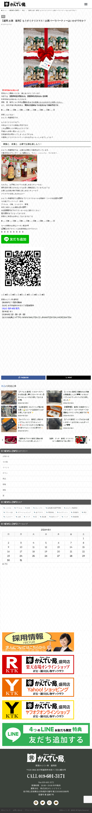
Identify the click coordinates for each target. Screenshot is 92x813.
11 (33, 547)
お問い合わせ (17, 810)
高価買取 (76, 517)
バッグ (66, 517)
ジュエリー (9, 517)
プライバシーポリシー (32, 810)
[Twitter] (42, 802)
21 (71, 551)
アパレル (19, 508)
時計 (85, 512)
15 (83, 547)
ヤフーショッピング (24, 512)
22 (83, 551)
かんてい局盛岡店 (72, 508)
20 (58, 551)
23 (8, 556)
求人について (6, 810)
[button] (85, 4)
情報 (4, 484)
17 (21, 551)
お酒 (19, 517)
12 (46, 547)
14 (71, 547)
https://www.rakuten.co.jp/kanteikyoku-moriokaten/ (43, 317)
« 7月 (5, 564)
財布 (28, 508)
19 (46, 551)
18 (33, 551)
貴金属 (44, 517)
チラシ (5, 473)
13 (58, 547)
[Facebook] (36, 802)
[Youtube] (56, 802)
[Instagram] (49, 802)
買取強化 (51, 512)
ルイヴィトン (63, 512)
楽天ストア (54, 517)
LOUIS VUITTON (54, 508)
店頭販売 (76, 512)
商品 (3, 16)
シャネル (8, 508)
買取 (4, 490)
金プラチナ (39, 512)
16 (8, 551)
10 (21, 547)
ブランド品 (9, 512)
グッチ (28, 517)
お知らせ (6, 456)
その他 (5, 462)
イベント (6, 467)
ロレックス (38, 508)
